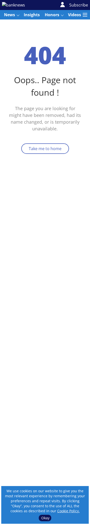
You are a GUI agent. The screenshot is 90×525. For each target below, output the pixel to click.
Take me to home (45, 148)
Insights (32, 14)
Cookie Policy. (68, 511)
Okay (45, 518)
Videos (74, 14)
